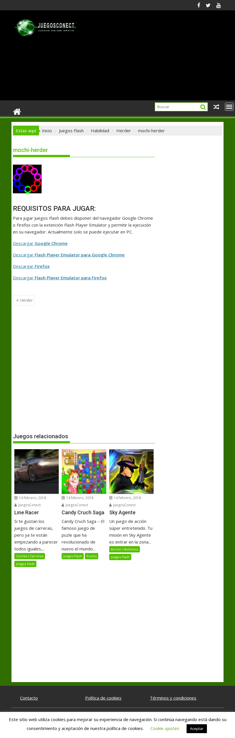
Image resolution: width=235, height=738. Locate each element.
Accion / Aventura (124, 549)
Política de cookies (103, 698)
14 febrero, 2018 (32, 497)
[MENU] (229, 107)
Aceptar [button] (196, 728)
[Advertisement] (151, 57)
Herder (26, 300)
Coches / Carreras (29, 556)
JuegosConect (29, 505)
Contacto (29, 698)
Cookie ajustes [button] (164, 728)
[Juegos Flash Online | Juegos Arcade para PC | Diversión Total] (17, 111)
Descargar (40, 243)
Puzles (92, 556)
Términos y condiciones (173, 698)
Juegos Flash (25, 564)
